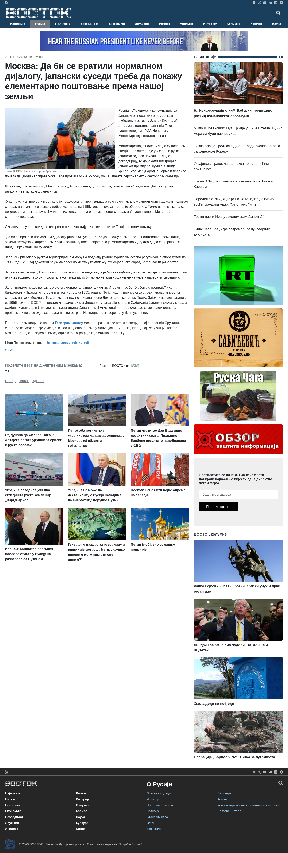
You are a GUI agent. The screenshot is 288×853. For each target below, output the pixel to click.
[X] (259, 2)
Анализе (186, 23)
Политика (62, 23)
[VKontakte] (270, 2)
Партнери (224, 793)
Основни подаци (159, 793)
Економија (117, 23)
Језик (151, 823)
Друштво (142, 23)
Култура (82, 823)
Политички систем (160, 805)
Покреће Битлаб (229, 811)
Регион (164, 23)
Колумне (233, 23)
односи (38, 381)
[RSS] (6, 2)
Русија (40, 23)
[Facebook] (254, 2)
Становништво (157, 817)
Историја (153, 799)
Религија (153, 811)
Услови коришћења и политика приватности (249, 805)
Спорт (80, 828)
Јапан (24, 381)
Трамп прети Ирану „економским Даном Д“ (229, 217)
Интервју (210, 23)
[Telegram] (281, 2)
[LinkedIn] (275, 2)
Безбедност (89, 23)
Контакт (223, 799)
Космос (256, 23)
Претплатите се (218, 507)
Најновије (17, 23)
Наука (276, 23)
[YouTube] (264, 2)
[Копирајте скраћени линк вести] (49, 370)
